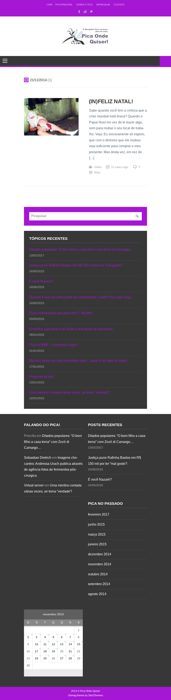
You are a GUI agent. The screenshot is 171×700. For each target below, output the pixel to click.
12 (53, 644)
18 (45, 651)
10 (36, 644)
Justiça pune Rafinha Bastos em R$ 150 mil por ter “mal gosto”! (75, 265)
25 (45, 658)
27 (61, 658)
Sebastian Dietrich (37, 457)
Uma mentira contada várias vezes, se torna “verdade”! (69, 392)
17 (36, 651)
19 (53, 651)
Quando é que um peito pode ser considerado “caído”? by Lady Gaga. (80, 297)
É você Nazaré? (41, 281)
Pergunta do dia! (41, 376)
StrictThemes (95, 695)
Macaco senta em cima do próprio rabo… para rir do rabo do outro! (78, 360)
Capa (49, 4)
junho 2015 (96, 524)
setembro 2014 (99, 584)
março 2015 (97, 534)
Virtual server (34, 485)
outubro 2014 (98, 574)
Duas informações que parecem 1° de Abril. (61, 313)
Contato (119, 4)
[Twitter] (91, 11)
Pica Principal (64, 4)
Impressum (103, 4)
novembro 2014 (99, 564)
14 (70, 644)
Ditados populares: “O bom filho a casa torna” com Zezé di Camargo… (81, 249)
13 (61, 644)
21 (70, 651)
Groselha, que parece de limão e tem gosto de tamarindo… (72, 329)
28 (70, 658)
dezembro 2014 (99, 554)
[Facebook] (79, 11)
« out (36, 672)
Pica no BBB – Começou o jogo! (53, 345)
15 (78, 644)
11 (45, 644)
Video (98, 167)
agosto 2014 (97, 594)
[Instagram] (85, 11)
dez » (70, 672)
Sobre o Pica (84, 4)
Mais (97, 172)
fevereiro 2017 (98, 514)
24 (36, 658)
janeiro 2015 (97, 544)
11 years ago (119, 167)
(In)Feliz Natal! (111, 101)
